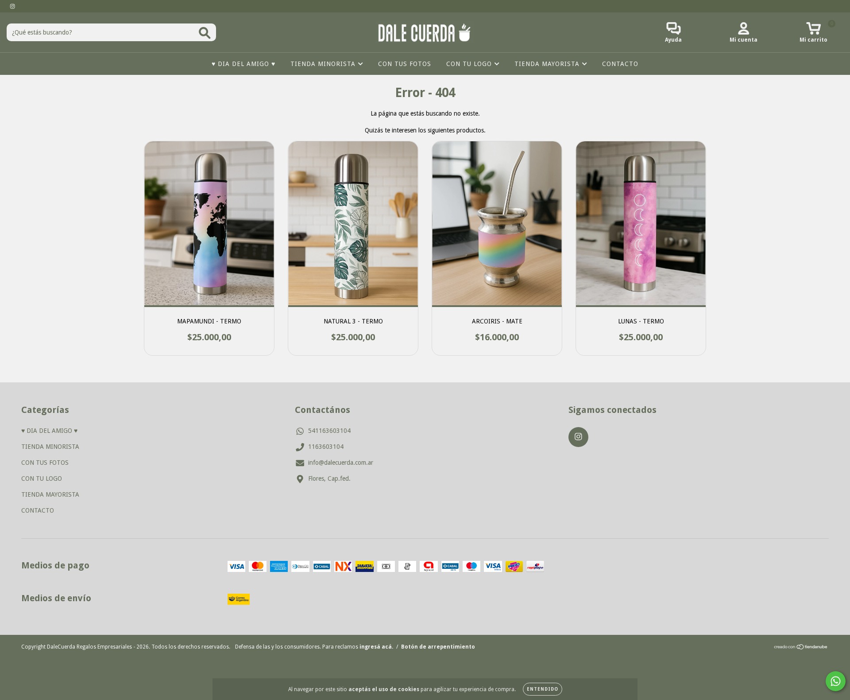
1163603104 (326, 446)
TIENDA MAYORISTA (548, 63)
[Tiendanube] (801, 648)
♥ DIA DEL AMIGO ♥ (243, 63)
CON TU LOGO (470, 63)
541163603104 (329, 430)
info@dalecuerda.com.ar (340, 462)
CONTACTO (620, 63)
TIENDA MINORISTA (324, 63)
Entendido (542, 689)
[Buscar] (204, 33)
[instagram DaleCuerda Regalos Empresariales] (12, 6)
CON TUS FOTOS (404, 63)
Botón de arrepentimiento (438, 647)
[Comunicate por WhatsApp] (836, 681)
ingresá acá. (376, 647)
